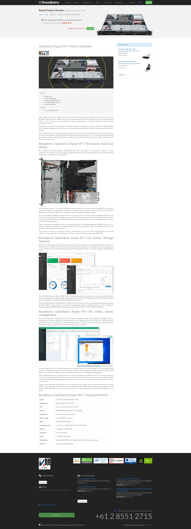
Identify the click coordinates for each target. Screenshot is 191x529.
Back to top (148, 525)
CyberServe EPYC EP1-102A (126, 49)
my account (48, 490)
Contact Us (56, 515)
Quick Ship (118, 2)
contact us (56, 490)
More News (43, 482)
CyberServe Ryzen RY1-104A (127, 61)
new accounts (64, 490)
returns (41, 490)
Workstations (87, 2)
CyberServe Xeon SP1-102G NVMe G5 (128, 479)
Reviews (52, 14)
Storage (67, 2)
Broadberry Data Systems (48, 505)
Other (97, 2)
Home (41, 14)
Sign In (149, 2)
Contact (132, 2)
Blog (46, 14)
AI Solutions (107, 2)
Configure (90, 28)
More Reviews (82, 501)
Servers (76, 2)
